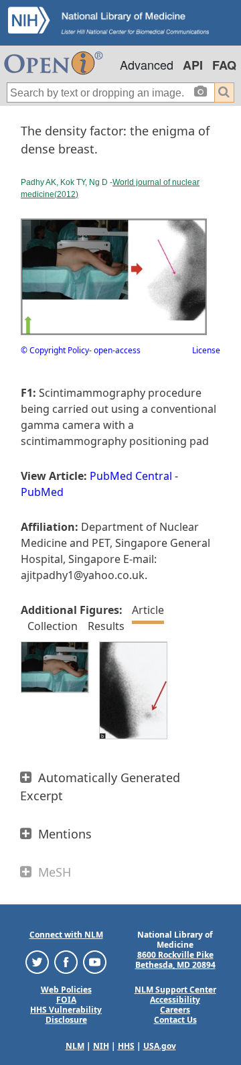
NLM (75, 1046)
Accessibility (175, 999)
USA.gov (159, 1046)
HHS (126, 1046)
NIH (101, 1046)
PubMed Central (131, 475)
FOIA (66, 999)
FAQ (224, 65)
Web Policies (66, 989)
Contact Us (175, 1019)
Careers (175, 1009)
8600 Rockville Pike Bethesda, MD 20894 (175, 959)
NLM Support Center (175, 989)
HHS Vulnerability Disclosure (66, 1014)
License (206, 350)
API (193, 65)
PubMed (42, 492)
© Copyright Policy (55, 350)
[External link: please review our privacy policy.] (37, 961)
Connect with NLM (66, 934)
